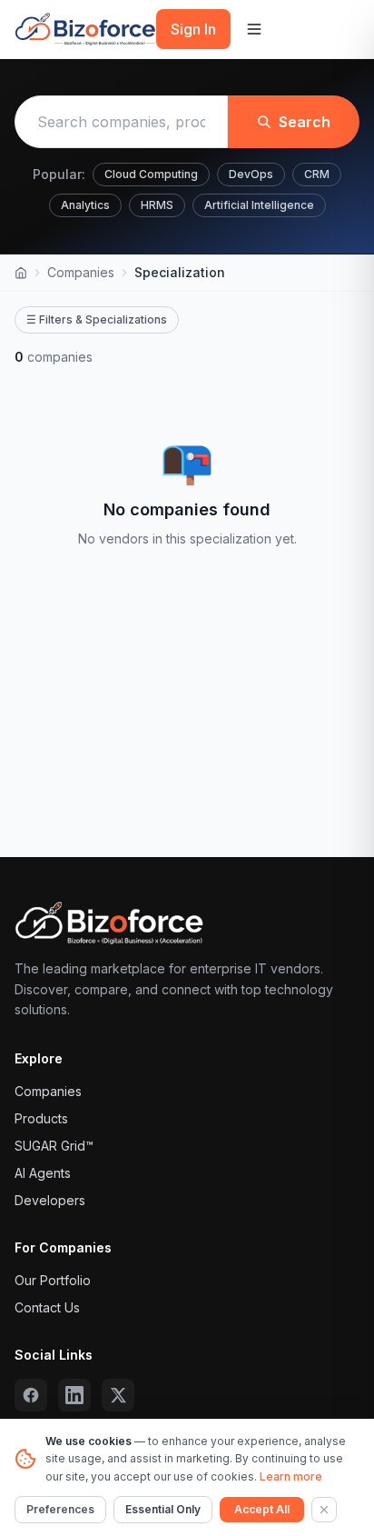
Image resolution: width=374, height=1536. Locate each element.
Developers (50, 1200)
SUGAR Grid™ (54, 1145)
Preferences (60, 1509)
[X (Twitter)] (118, 1395)
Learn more (291, 1476)
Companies (80, 272)
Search (304, 122)
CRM (317, 174)
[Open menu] (254, 29)
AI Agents (43, 1173)
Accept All (262, 1509)
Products (41, 1118)
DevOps (251, 174)
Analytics (85, 205)
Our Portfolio (53, 1280)
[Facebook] (31, 1395)
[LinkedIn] (74, 1395)
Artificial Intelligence (259, 205)
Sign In (193, 29)
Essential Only (163, 1509)
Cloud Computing (151, 174)
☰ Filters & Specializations (96, 319)
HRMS (157, 205)
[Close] (324, 1509)
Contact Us (47, 1307)
